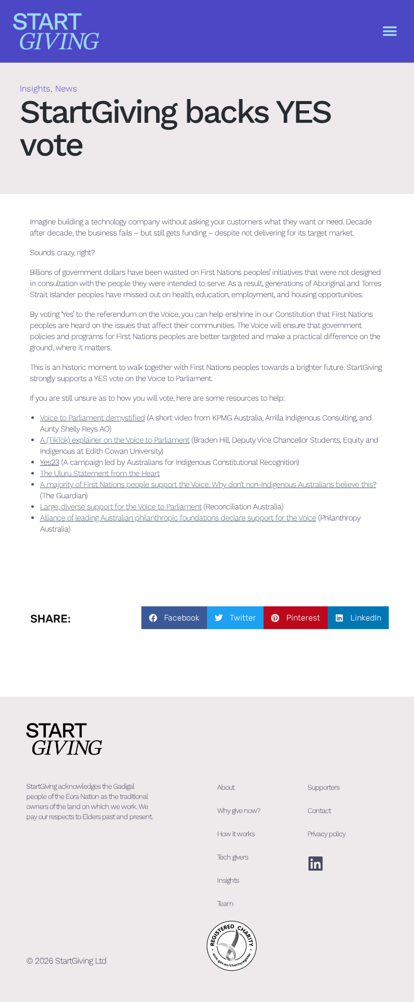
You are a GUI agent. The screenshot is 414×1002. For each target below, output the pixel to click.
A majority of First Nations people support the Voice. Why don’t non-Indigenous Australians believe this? (208, 484)
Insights (35, 88)
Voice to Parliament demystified (92, 417)
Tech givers (232, 857)
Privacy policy (326, 834)
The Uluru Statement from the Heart (100, 473)
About (225, 787)
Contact (319, 810)
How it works (235, 834)
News (66, 88)
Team (225, 903)
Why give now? (238, 810)
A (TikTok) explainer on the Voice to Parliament (114, 440)
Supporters (323, 787)
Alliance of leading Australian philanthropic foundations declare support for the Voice (178, 517)
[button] (389, 31)
